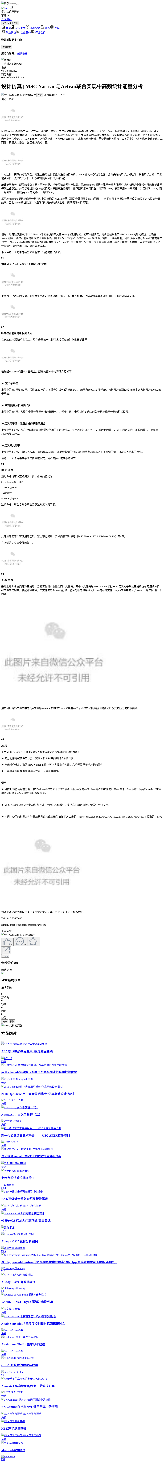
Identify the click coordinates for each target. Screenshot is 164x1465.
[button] (10, 935)
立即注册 (22, 53)
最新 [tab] (9, 970)
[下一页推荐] (2, 1041)
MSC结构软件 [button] (28, 95)
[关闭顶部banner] (17, 4)
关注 (40, 95)
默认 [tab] (3, 970)
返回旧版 (6, 19)
